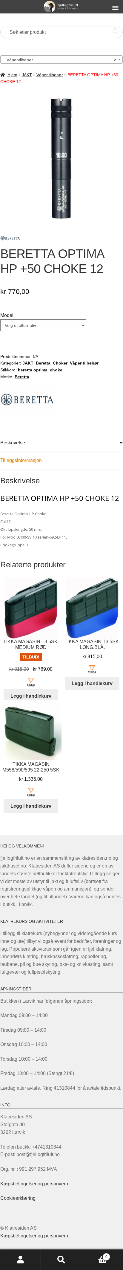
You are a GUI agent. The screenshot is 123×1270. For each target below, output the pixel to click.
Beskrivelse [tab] (12, 442)
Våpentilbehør (49, 74)
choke (56, 370)
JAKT (27, 74)
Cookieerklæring (18, 1198)
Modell (7, 315)
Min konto (20, 1260)
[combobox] (61, 59)
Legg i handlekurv (30, 696)
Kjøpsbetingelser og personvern (34, 1183)
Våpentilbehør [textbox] (59, 59)
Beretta (43, 363)
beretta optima (32, 370)
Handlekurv (94, 1255)
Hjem (12, 74)
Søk (61, 1260)
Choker (60, 363)
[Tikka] (31, 682)
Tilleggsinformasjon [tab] (21, 460)
